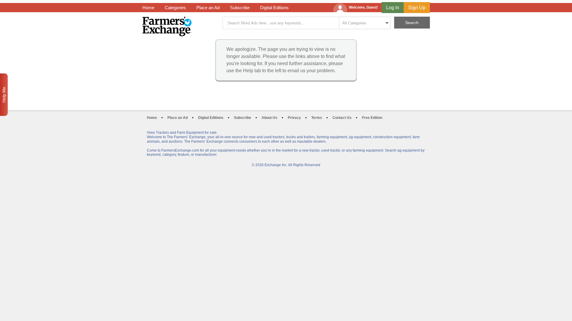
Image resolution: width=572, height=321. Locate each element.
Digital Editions (274, 7)
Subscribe (240, 7)
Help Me (3, 95)
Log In (392, 7)
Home (148, 7)
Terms (316, 118)
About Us (269, 118)
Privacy (294, 118)
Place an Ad (208, 7)
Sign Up (416, 7)
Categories (175, 7)
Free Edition (372, 118)
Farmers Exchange (167, 26)
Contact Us (342, 118)
